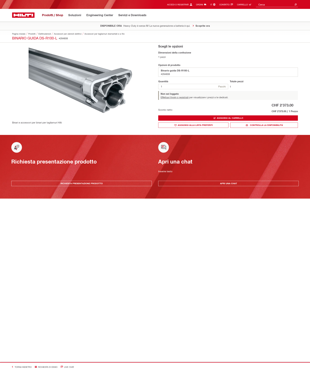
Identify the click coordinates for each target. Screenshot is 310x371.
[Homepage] (23, 15)
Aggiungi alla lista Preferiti (195, 125)
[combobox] (277, 4)
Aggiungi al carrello (230, 118)
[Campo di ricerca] (295, 4)
